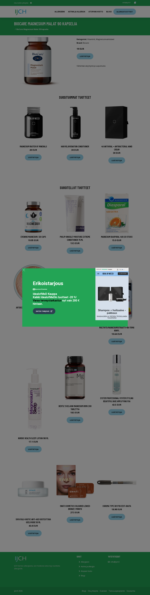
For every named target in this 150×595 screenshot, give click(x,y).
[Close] (23, 269)
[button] (44, 311)
